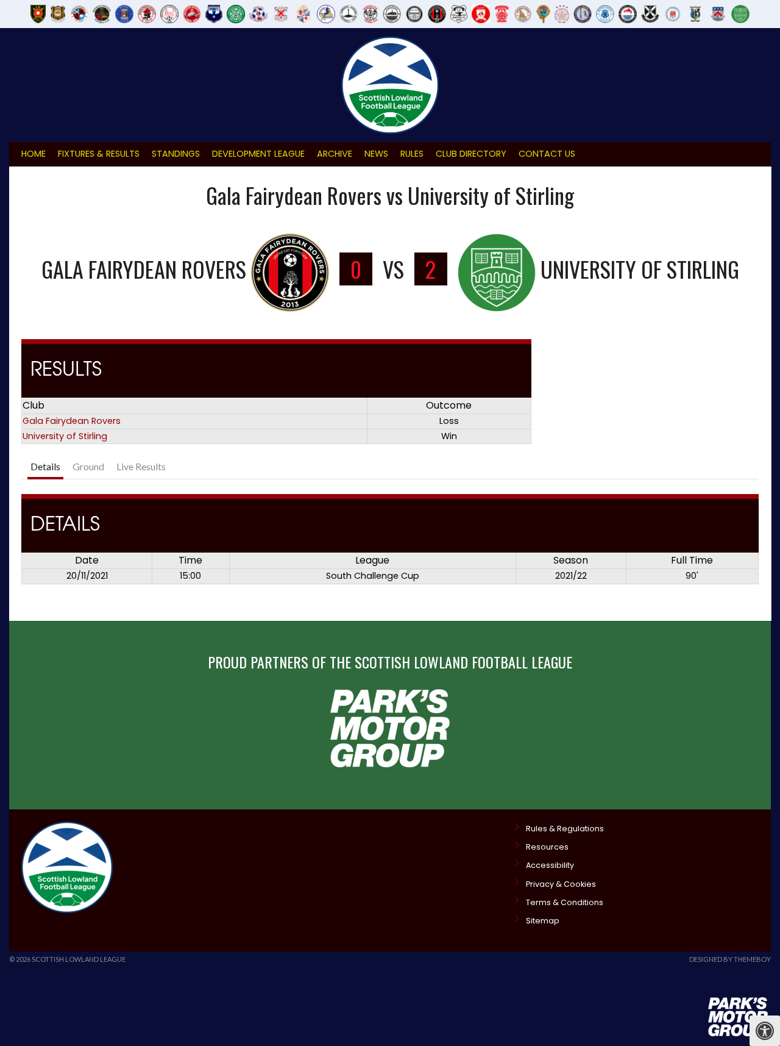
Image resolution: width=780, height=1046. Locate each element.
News (376, 154)
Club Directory (471, 154)
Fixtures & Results (99, 154)
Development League (258, 154)
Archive (334, 154)
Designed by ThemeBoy (730, 959)
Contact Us (547, 154)
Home (33, 154)
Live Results (141, 466)
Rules (412, 154)
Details (45, 466)
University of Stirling (65, 436)
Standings (176, 154)
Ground (88, 466)
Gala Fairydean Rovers (72, 421)
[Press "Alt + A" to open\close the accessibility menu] (765, 1031)
